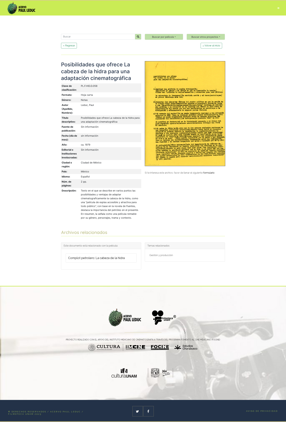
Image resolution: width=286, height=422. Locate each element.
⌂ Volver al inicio (211, 45)
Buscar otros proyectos (204, 36)
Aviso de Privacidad (262, 411)
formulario (208, 172)
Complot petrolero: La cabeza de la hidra (96, 258)
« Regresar (69, 45)
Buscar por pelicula (163, 36)
